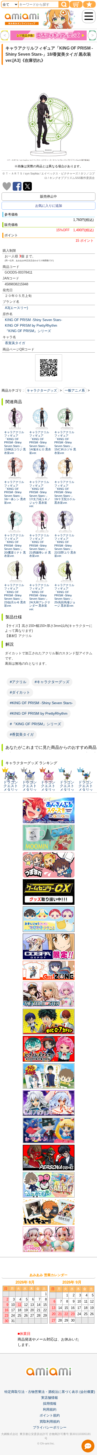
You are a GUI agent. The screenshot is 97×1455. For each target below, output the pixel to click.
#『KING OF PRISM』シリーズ (35, 724)
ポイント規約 (50, 1415)
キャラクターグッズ (42, 390)
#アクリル (18, 682)
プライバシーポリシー (49, 1427)
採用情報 (49, 1403)
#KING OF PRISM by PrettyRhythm (39, 713)
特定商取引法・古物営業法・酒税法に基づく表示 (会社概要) (49, 1392)
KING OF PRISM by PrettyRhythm (31, 325)
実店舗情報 (49, 1398)
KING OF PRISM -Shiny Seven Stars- (33, 320)
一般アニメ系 (75, 390)
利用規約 (49, 1409)
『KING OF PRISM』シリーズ (28, 331)
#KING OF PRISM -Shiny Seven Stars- (41, 703)
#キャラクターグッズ (52, 682)
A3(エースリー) (16, 308)
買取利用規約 (50, 1421)
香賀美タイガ (15, 343)
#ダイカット (20, 692)
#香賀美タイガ (22, 734)
